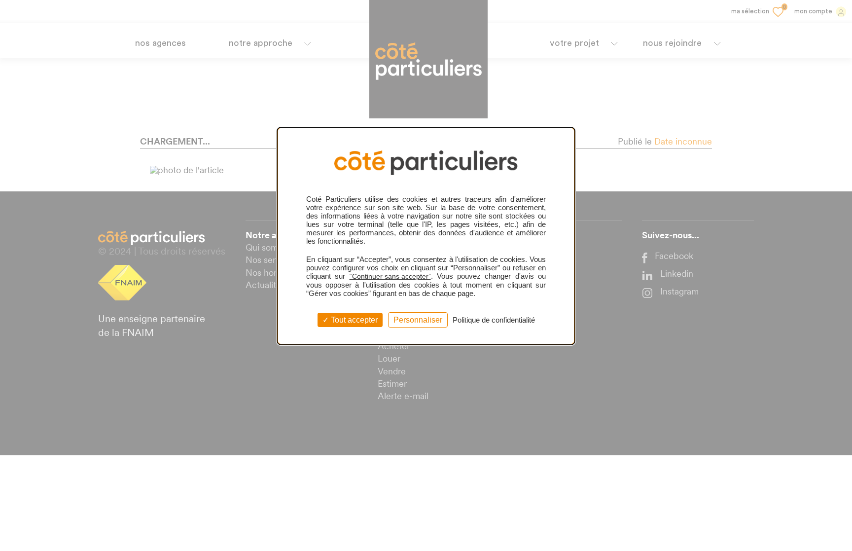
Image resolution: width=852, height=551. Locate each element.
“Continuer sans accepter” (390, 276)
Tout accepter (353, 320)
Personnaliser (417, 320)
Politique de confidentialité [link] (494, 320)
